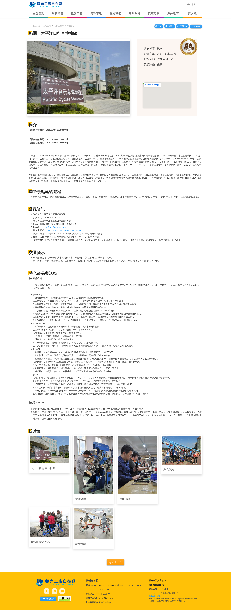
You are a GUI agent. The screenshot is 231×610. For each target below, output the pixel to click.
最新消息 (58, 13)
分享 (170, 26)
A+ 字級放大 (182, 26)
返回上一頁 (115, 562)
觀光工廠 (77, 13)
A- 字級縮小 (196, 27)
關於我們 (116, 13)
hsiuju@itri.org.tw (106, 598)
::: (184, 4)
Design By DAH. (155, 596)
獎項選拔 (154, 13)
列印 (160, 26)
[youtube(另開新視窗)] (62, 591)
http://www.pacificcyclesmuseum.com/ (64, 230)
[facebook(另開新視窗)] (46, 591)
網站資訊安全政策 (157, 580)
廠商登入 (50, 598)
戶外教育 (173, 13)
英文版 (192, 13)
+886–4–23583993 (105, 585)
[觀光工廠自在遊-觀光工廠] (56, 582)
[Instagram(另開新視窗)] (54, 591)
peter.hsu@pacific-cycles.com (53, 227)
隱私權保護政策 (156, 585)
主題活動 (39, 13)
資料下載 (96, 13)
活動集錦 (135, 13)
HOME (36, 26)
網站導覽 (191, 4)
